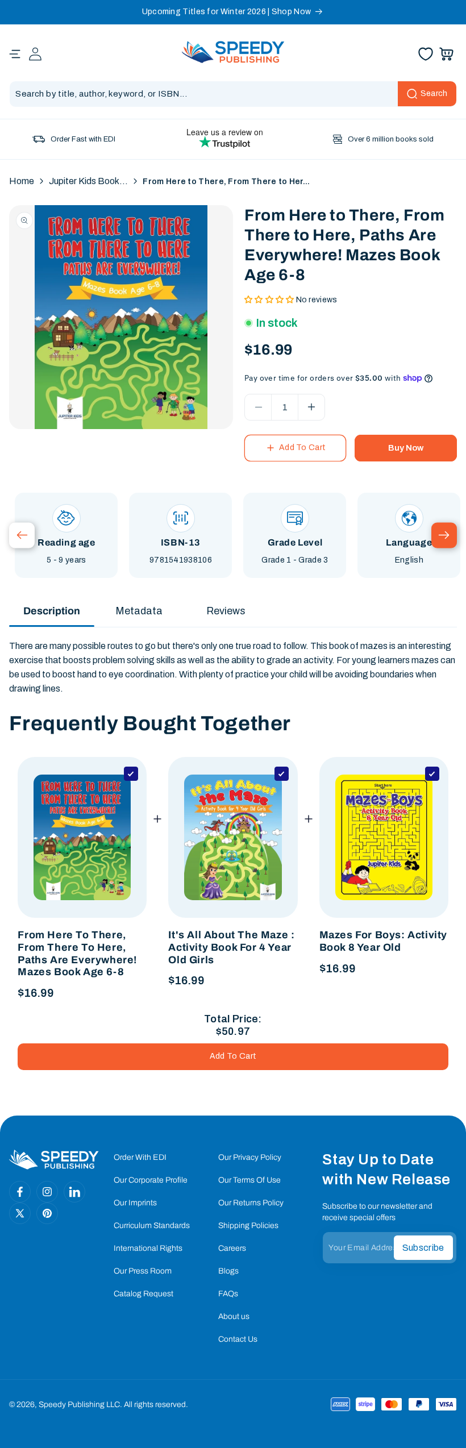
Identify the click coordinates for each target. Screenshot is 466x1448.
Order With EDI (140, 1157)
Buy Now (405, 447)
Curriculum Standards (152, 1225)
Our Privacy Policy (249, 1157)
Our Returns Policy (251, 1203)
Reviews (226, 611)
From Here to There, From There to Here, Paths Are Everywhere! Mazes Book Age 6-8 (77, 953)
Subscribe (423, 1248)
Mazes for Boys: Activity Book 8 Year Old (383, 941)
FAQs (228, 1293)
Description (51, 611)
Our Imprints (135, 1203)
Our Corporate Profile (151, 1180)
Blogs (228, 1271)
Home (21, 181)
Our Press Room (143, 1271)
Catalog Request (143, 1293)
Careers (232, 1248)
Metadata (139, 611)
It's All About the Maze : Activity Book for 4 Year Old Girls (231, 947)
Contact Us (237, 1339)
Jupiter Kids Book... (88, 181)
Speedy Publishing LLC (79, 1404)
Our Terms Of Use (249, 1180)
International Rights (148, 1248)
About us (233, 1316)
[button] (14, 53)
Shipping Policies (248, 1225)
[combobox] (233, 94)
